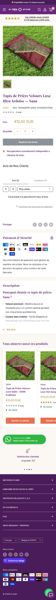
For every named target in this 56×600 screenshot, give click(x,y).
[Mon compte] (45, 9)
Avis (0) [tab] (15, 180)
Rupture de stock (28, 142)
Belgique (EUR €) (28, 540)
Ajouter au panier (20, 420)
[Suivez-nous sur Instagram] (10, 555)
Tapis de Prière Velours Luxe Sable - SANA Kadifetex (18, 391)
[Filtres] (13, 189)
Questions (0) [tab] (40, 180)
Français (8, 540)
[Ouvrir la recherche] (39, 9)
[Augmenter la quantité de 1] (33, 131)
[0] (51, 9)
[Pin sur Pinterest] (40, 224)
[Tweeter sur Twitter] (46, 224)
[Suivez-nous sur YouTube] (21, 555)
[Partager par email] (51, 224)
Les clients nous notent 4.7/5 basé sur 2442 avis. (37, 18)
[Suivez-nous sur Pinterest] (16, 555)
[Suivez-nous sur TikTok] (27, 555)
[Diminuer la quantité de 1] (17, 131)
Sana (6, 108)
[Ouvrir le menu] (4, 9)
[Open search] (6, 189)
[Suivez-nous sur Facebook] (5, 555)
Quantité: (7, 131)
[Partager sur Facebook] (35, 224)
